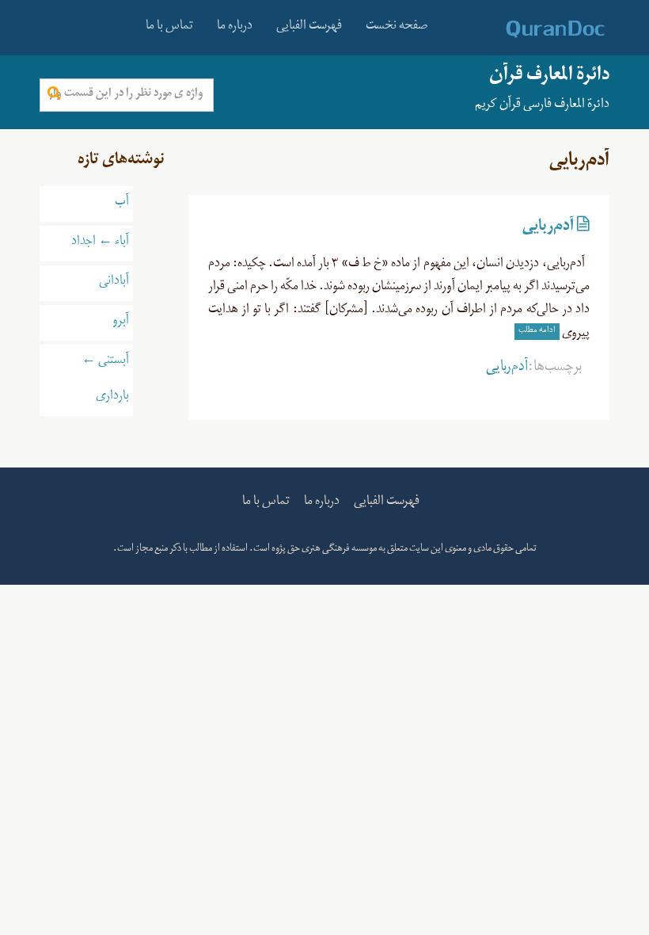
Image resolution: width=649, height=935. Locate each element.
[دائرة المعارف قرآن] (534, 29)
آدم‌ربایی (548, 229)
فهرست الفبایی (309, 28)
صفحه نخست (397, 28)
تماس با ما (169, 28)
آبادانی (114, 283)
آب (122, 204)
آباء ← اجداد (100, 243)
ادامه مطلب (537, 331)
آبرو (120, 322)
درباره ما (234, 28)
